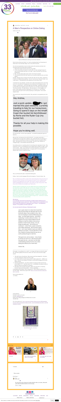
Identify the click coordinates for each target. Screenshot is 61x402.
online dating (24, 18)
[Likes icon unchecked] (15, 385)
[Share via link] (20, 336)
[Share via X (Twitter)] (15, 336)
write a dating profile (39, 18)
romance (18, 18)
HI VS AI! (11, 356)
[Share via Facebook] (13, 336)
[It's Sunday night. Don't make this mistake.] (46, 351)
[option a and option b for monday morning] (30, 351)
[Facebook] (28, 392)
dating (14, 18)
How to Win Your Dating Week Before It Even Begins (30, 357)
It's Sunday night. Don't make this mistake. (45, 357)
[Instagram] (30, 392)
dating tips (46, 18)
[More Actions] (47, 378)
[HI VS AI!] (15, 351)
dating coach (31, 18)
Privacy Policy (38, 400)
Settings (52, 400)
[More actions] (47, 25)
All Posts (9, 18)
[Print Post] (22, 336)
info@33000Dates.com (30, 393)
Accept (57, 400)
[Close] (59, 400)
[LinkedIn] (32, 392)
